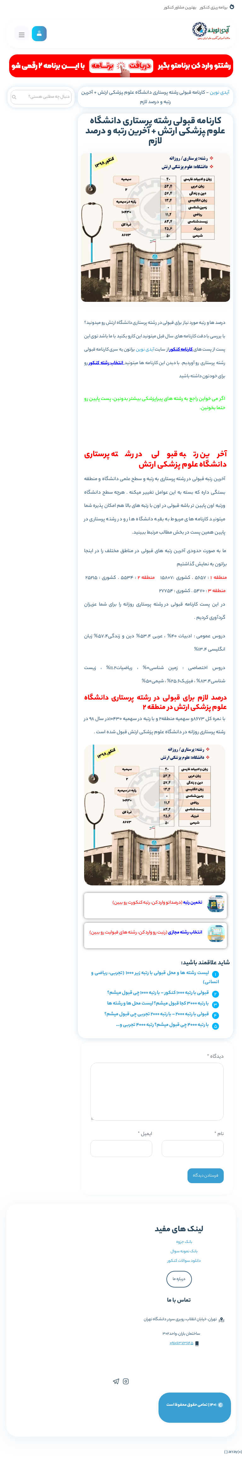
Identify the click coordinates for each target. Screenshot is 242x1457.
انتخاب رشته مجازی (185, 933)
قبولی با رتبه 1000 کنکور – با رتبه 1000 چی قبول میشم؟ (158, 993)
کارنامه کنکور (181, 350)
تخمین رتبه (192, 903)
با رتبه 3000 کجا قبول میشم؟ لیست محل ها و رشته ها (158, 1004)
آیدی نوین (219, 93)
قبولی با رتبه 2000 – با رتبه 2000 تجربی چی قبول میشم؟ (156, 1014)
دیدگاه (215, 1057)
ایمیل (145, 1134)
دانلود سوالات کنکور (184, 1261)
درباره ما (179, 1279)
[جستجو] (14, 96)
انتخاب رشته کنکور (106, 363)
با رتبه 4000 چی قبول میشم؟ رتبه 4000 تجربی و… (162, 1025)
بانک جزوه (184, 1242)
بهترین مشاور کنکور (180, 7)
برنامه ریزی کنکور (214, 7)
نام (218, 1134)
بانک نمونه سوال (184, 1251)
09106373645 (181, 1343)
